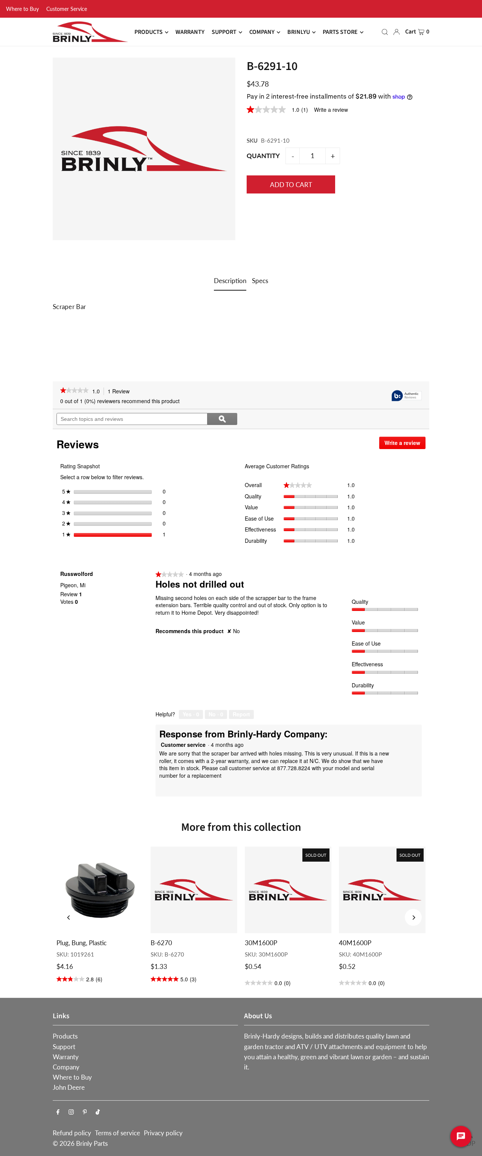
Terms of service (117, 1133)
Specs (260, 281)
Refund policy (72, 1133)
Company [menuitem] (262, 32)
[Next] (413, 917)
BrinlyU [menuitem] (298, 32)
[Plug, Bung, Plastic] (99, 890)
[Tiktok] (98, 1112)
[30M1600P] (288, 890)
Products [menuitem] (148, 32)
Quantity (263, 156)
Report (241, 714)
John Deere (69, 1087)
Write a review (331, 109)
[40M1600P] (382, 890)
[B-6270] (194, 890)
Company (66, 1067)
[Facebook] (57, 1112)
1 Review (121, 391)
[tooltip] (407, 396)
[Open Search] (385, 32)
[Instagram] (71, 1112)
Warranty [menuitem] (189, 32)
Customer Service (66, 9)
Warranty (66, 1057)
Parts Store (340, 32)
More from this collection (241, 827)
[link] (280, 109)
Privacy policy (163, 1133)
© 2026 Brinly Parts (80, 1143)
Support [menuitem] (224, 32)
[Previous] (68, 917)
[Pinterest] (85, 1112)
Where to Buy (22, 9)
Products (65, 1036)
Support (64, 1047)
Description (230, 281)
